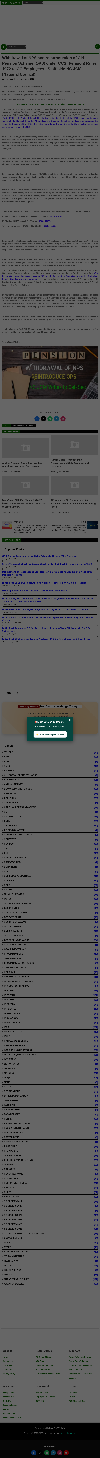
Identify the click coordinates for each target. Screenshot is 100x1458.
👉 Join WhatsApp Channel (50, 734)
